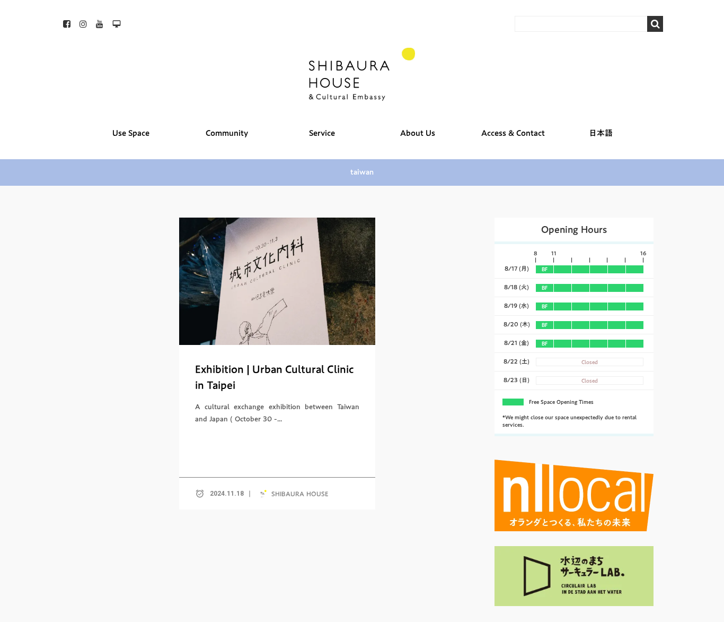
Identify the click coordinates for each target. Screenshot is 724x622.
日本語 (601, 133)
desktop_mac (116, 24)
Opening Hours (574, 229)
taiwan (362, 172)
